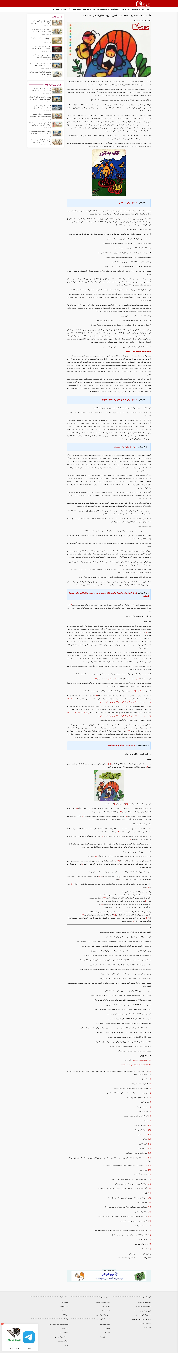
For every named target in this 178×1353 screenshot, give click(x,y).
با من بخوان (124, 9)
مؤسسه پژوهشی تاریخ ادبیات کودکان (58, 1324)
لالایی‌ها (107, 1332)
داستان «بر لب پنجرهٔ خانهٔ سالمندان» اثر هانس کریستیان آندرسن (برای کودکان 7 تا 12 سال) (40, 124)
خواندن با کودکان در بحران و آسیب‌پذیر (141, 1319)
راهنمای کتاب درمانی (104, 1306)
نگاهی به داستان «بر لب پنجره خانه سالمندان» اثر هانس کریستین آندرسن (40, 141)
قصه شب (107, 1328)
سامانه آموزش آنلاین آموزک (61, 1337)
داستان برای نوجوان (105, 1337)
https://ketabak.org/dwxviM (126, 1258)
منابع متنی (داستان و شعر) (100, 9)
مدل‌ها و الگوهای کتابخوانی (103, 1315)
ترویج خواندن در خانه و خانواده (143, 1306)
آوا (69, 9)
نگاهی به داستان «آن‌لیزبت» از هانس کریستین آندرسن (40, 73)
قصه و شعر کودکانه (105, 1324)
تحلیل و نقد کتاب (105, 1311)
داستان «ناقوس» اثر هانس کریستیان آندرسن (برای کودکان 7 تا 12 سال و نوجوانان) (40, 65)
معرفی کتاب (86, 9)
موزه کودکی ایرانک (63, 1332)
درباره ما (63, 9)
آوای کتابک (65, 1315)
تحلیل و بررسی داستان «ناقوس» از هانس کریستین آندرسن (41, 56)
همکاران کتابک (64, 1311)
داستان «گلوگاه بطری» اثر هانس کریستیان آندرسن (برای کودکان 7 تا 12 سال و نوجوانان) (40, 30)
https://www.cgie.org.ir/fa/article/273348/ (136, 1065)
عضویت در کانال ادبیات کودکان (20, 1348)
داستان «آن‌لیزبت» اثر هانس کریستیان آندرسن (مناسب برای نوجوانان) (42, 107)
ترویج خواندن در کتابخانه (144, 1302)
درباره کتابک (65, 1302)
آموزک (66, 1345)
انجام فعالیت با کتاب (145, 1323)
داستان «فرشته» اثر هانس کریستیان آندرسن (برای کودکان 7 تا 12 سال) (40, 132)
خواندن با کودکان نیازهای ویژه (143, 1315)
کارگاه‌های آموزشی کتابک (103, 1302)
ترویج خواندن (134, 9)
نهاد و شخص (76, 9)
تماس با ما (56, 9)
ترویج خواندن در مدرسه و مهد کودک (141, 1311)
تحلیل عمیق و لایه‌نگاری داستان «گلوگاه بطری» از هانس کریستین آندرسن (41, 22)
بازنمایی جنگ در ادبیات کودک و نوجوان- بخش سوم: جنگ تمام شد (41, 47)
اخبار (143, 9)
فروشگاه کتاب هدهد (63, 1341)
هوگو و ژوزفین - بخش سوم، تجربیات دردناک (40, 39)
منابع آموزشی (114, 9)
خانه (148, 9)
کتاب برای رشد (147, 1327)
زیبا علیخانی (132, 1254)
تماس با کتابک (64, 1306)
